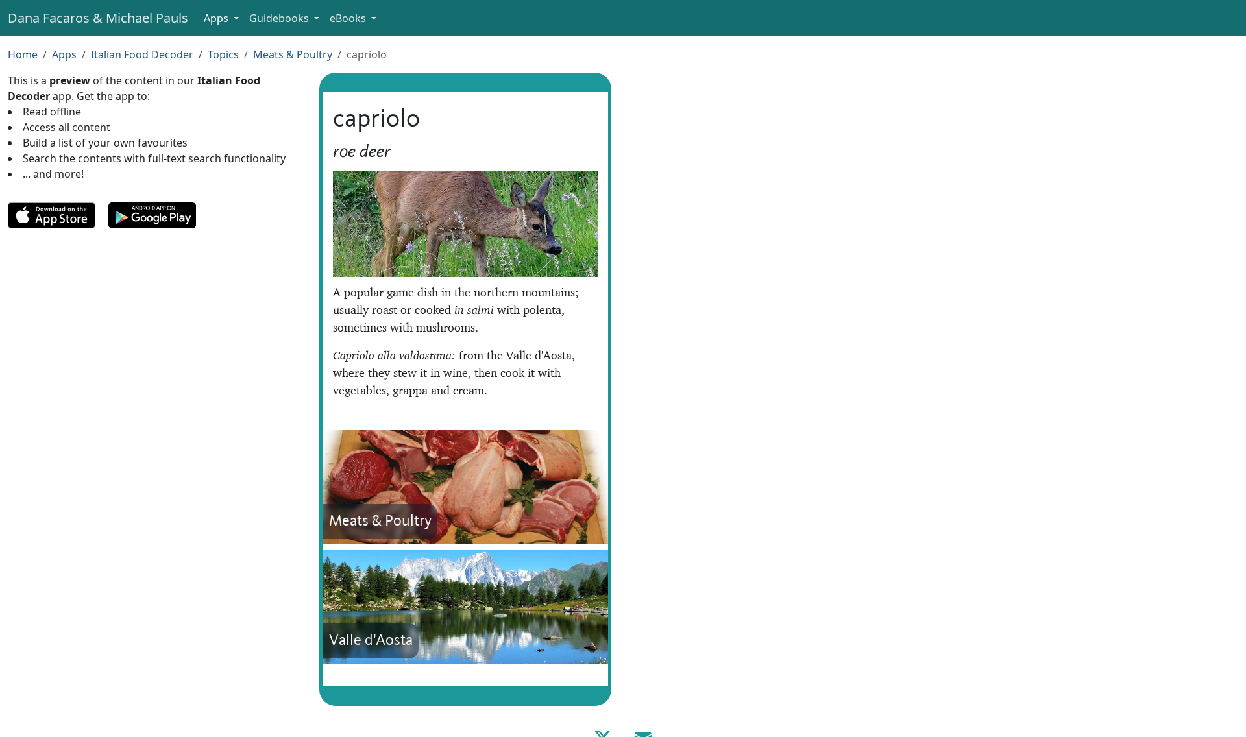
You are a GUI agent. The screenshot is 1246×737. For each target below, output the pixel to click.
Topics (223, 54)
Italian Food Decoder (142, 54)
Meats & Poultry (292, 54)
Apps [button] (217, 18)
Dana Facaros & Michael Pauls (98, 18)
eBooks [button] (349, 18)
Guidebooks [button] (280, 18)
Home (23, 54)
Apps (64, 54)
